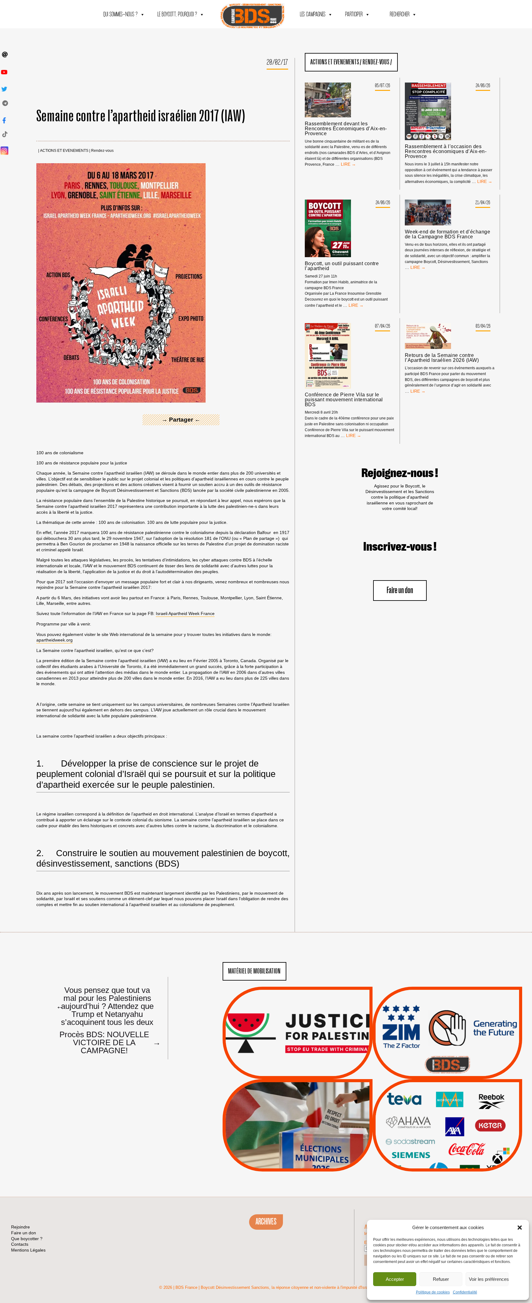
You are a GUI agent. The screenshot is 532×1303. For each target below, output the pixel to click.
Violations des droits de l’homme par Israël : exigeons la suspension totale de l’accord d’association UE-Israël (297, 1024)
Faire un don (400, 590)
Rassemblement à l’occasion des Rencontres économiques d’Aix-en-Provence (445, 151)
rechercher (399, 14)
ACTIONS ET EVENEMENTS (64, 150)
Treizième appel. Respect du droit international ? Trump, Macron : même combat (447, 1015)
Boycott (436, 1098)
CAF (459, 1114)
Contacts (19, 1244)
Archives (266, 1221)
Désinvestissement (468, 1098)
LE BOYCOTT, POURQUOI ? (177, 14)
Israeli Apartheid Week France (185, 613)
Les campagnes (312, 14)
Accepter (395, 1279)
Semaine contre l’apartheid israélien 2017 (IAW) (141, 116)
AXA (432, 1114)
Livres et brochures (446, 1137)
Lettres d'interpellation (447, 1066)
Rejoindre (20, 1226)
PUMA (457, 1145)
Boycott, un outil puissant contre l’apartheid (342, 266)
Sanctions (306, 1064)
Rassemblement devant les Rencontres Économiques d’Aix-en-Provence (346, 128)
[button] (520, 1227)
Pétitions (307, 1072)
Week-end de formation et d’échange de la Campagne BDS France (447, 234)
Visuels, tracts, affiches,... (447, 1162)
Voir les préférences (489, 1279)
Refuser (441, 1279)
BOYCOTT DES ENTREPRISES (447, 1049)
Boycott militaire (447, 1058)
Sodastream (446, 1153)
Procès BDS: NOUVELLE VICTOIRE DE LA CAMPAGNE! (107, 1042)
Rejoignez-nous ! (399, 473)
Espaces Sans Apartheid (297, 1142)
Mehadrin (438, 1145)
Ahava (456, 1106)
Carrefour (440, 1121)
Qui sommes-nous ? (120, 14)
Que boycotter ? (447, 1088)
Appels (285, 1064)
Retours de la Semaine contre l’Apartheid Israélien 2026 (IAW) (442, 358)
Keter (446, 1129)
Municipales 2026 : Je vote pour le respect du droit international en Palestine (297, 1108)
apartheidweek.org (54, 639)
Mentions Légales (28, 1250)
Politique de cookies (433, 1292)
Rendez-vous (102, 150)
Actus (288, 1072)
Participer (354, 14)
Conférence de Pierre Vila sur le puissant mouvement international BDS (344, 399)
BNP (446, 1114)
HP (457, 1121)
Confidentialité (465, 1292)
